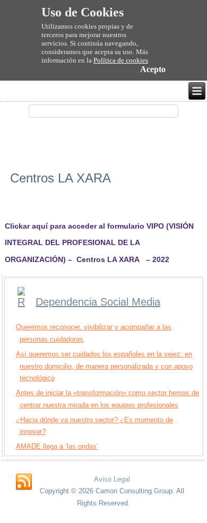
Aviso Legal (112, 479)
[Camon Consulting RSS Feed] (23, 482)
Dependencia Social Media (98, 302)
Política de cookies (120, 60)
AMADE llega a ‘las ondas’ (57, 446)
